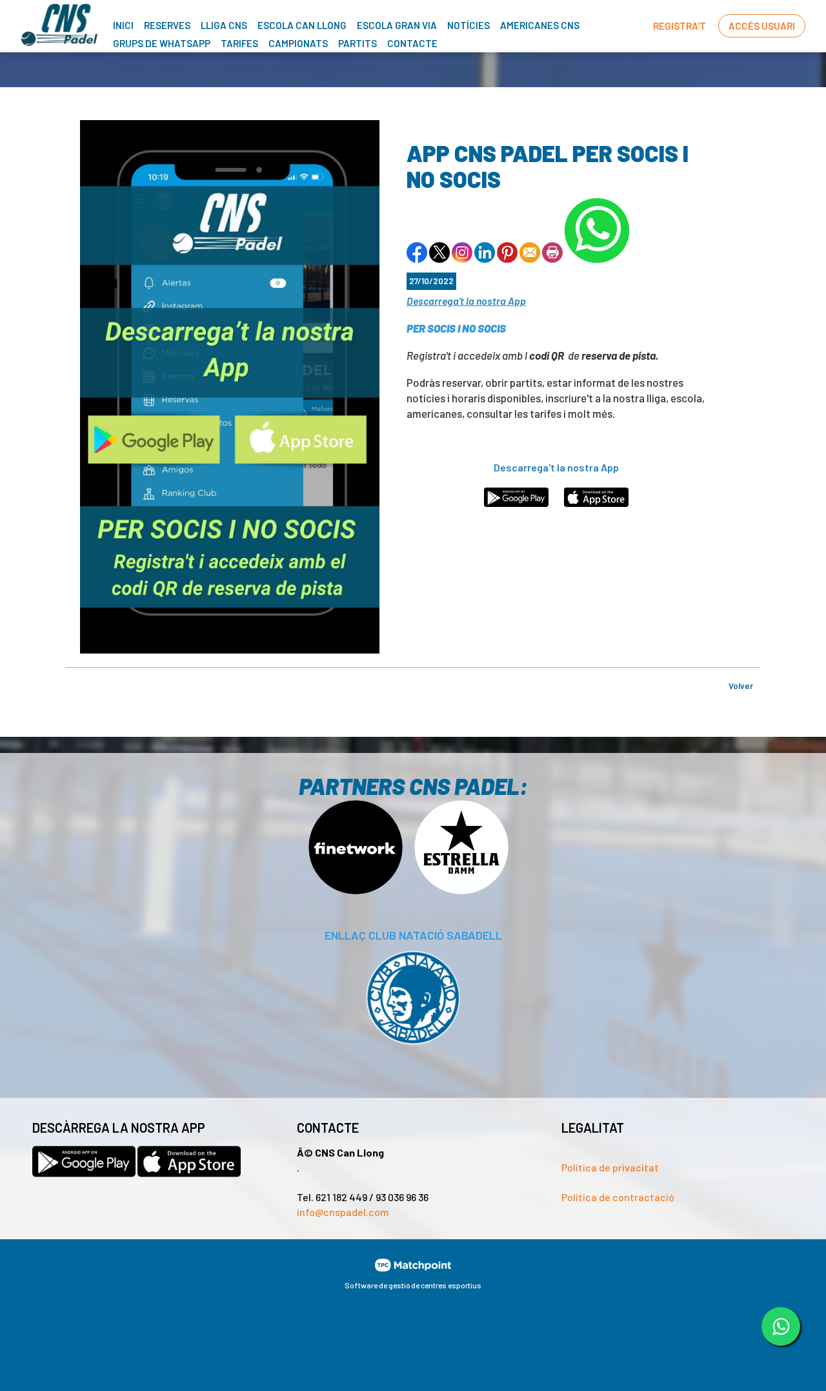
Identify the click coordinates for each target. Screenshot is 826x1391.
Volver (741, 686)
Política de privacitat (610, 1167)
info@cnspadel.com (343, 1212)
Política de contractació (617, 1197)
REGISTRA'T (679, 26)
